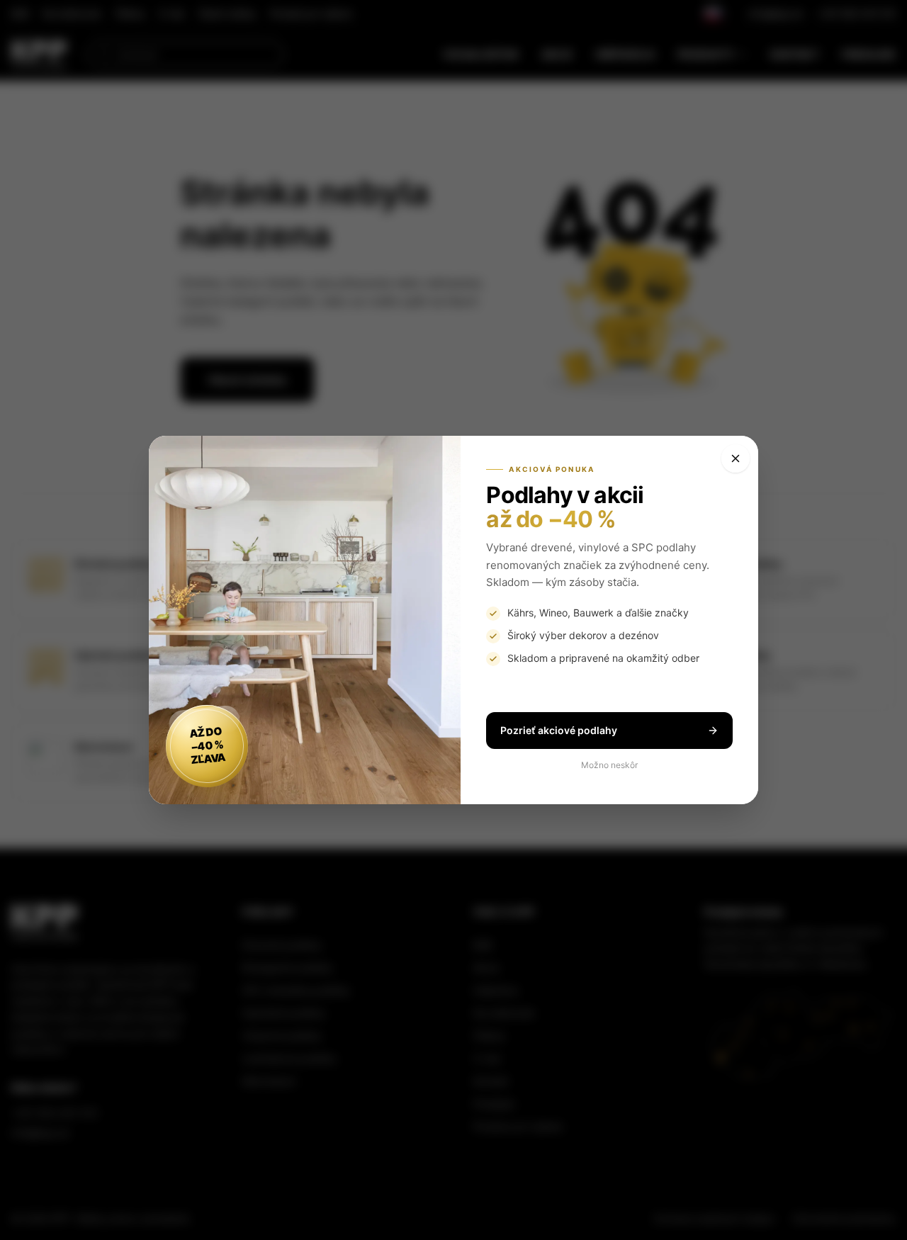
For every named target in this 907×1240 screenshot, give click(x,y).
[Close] (735, 458)
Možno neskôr (609, 765)
